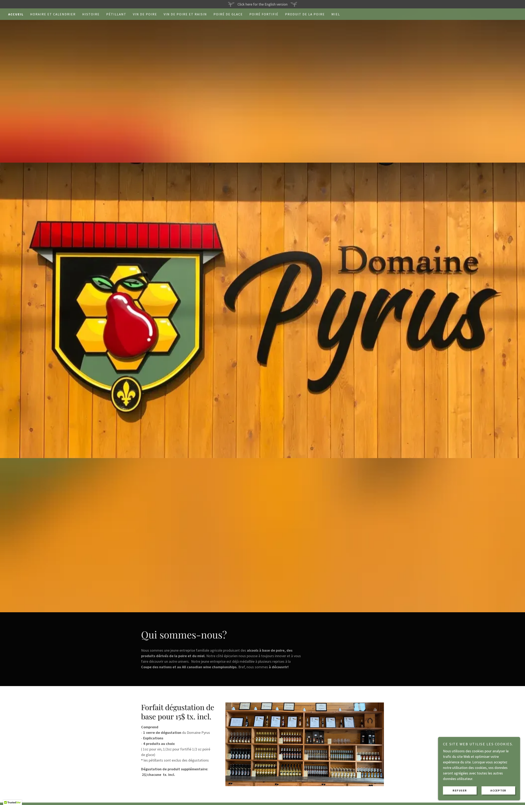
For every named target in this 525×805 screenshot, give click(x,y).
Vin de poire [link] (145, 14)
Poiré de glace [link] (228, 14)
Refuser (460, 790)
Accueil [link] (16, 14)
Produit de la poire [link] (305, 14)
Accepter (498, 790)
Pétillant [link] (116, 14)
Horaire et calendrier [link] (53, 14)
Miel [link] (335, 14)
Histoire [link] (91, 14)
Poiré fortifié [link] (263, 14)
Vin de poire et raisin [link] (185, 14)
